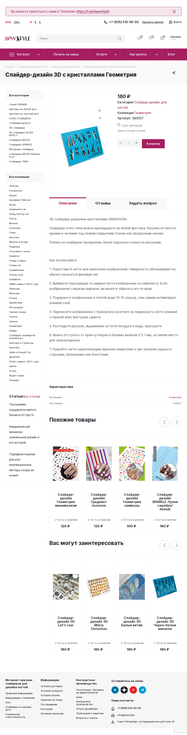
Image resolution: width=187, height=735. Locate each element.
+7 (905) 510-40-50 (124, 22)
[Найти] (119, 38)
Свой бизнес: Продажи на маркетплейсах (90, 691)
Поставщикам (49, 704)
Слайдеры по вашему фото (18, 708)
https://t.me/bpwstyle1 (92, 11)
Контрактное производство (86, 681)
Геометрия (143, 113)
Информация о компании (20, 697)
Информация (50, 680)
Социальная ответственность (15, 715)
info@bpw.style (126, 714)
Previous (165, 422)
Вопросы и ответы (87, 717)
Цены (79, 697)
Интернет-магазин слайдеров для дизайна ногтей (18, 683)
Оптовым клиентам (52, 713)
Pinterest (133, 690)
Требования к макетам (90, 713)
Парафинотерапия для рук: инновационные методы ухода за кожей (22, 464)
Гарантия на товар (51, 699)
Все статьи (31, 396)
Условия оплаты (50, 695)
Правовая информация (19, 693)
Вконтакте (115, 690)
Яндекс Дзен (124, 690)
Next (177, 422)
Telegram (142, 690)
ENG (17, 22)
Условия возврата (51, 690)
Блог (8, 702)
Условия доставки (51, 686)
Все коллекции (19, 176)
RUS (8, 22)
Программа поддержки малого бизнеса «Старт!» (22, 410)
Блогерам (46, 708)
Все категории (19, 95)
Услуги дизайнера (87, 708)
